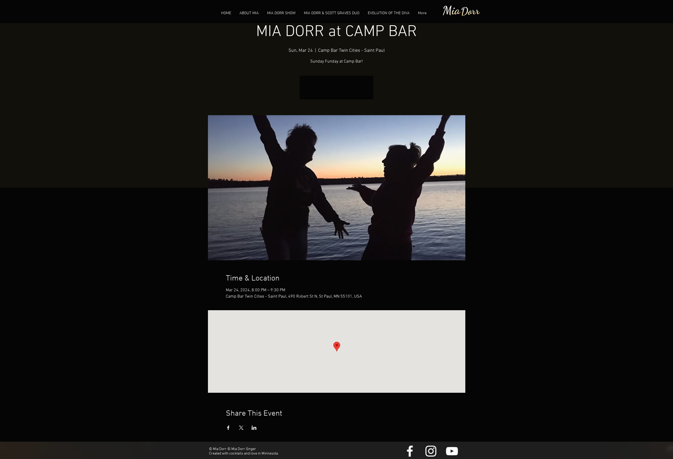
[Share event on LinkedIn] (254, 428)
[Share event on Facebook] (228, 428)
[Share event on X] (241, 428)
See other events (337, 90)
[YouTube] (452, 451)
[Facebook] (409, 451)
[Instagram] (431, 451)
